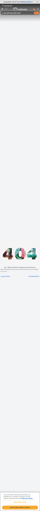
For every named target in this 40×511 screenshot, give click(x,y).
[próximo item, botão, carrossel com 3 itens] (32, 2)
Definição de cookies (20, 502)
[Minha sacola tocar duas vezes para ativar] (38, 9)
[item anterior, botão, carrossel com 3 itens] (4, 2)
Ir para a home (5, 276)
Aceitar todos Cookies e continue (20, 507)
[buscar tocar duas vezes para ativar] (36, 13)
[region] (20, 501)
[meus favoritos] (6, 9)
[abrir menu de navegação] (2, 9)
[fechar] (37, 2)
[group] (18, 2)
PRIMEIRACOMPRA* (26, 2)
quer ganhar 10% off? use (12, 2)
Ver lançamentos (33, 276)
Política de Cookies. (27, 498)
